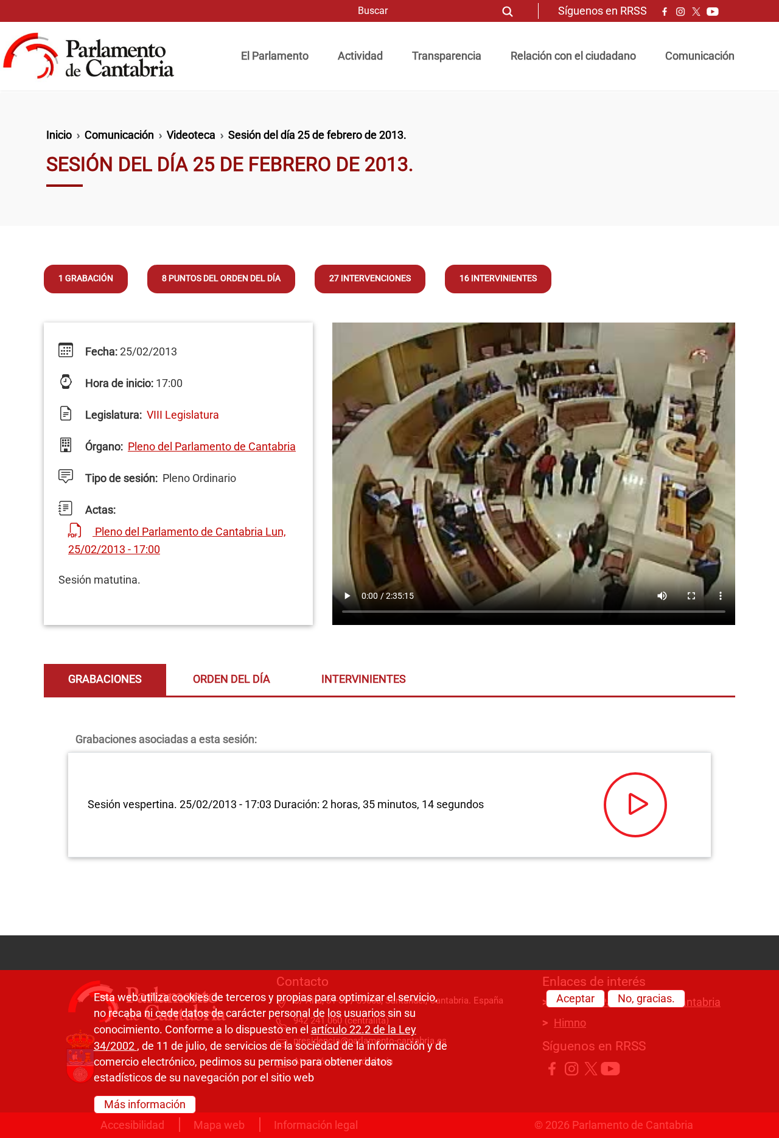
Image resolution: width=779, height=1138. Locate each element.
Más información (145, 1104)
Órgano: (103, 447)
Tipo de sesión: (120, 478)
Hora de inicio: (118, 383)
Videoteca (191, 135)
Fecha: (100, 352)
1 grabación (85, 278)
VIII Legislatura (183, 415)
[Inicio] (93, 56)
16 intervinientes (498, 278)
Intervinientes (363, 679)
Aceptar (575, 999)
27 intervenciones (370, 278)
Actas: (99, 510)
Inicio (59, 135)
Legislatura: (112, 415)
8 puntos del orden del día (221, 278)
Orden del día (231, 679)
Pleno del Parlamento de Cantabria (212, 447)
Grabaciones (105, 679)
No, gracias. (646, 999)
